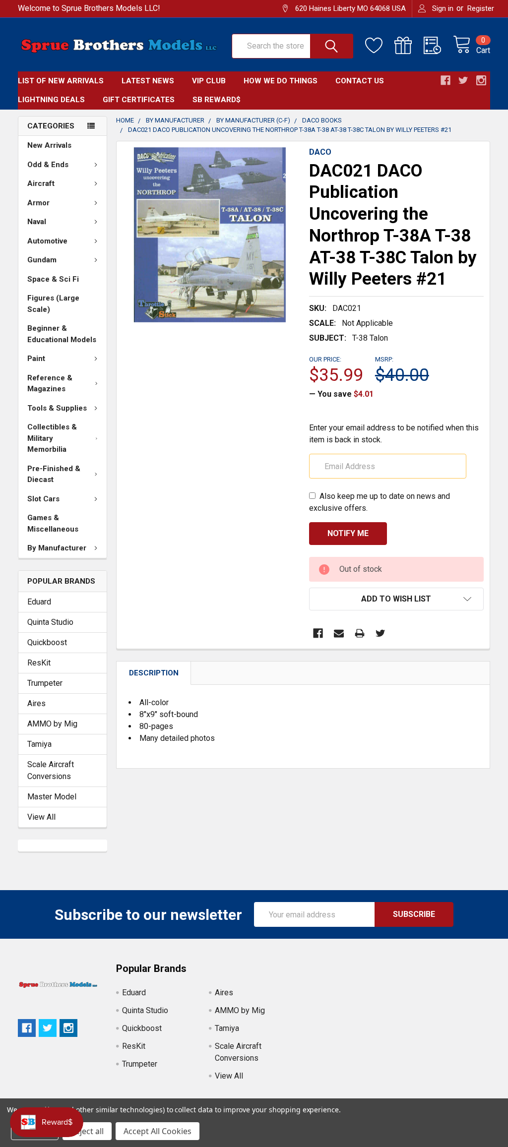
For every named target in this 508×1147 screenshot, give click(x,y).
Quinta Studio (50, 622)
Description (154, 672)
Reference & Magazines (49, 383)
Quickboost (47, 642)
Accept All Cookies (157, 1131)
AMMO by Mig (52, 723)
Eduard (39, 601)
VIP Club (209, 80)
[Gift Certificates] (409, 45)
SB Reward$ (216, 99)
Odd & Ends (47, 164)
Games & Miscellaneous (52, 523)
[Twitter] (380, 633)
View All (41, 817)
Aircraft (41, 183)
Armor (38, 202)
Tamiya (39, 744)
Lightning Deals (51, 99)
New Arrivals (49, 145)
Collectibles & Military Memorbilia (52, 438)
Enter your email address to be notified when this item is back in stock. (394, 433)
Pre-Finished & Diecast (53, 474)
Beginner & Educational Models (61, 334)
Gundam (42, 259)
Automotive (47, 241)
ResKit (39, 662)
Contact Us (359, 80)
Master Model (51, 796)
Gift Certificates (139, 99)
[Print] (360, 633)
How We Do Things (281, 80)
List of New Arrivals (61, 80)
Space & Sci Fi (53, 279)
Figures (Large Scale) (53, 304)
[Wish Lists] (379, 45)
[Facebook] (318, 633)
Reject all (87, 1131)
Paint (36, 358)
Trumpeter (45, 683)
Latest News (148, 80)
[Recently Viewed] (438, 45)
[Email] (339, 633)
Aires (36, 703)
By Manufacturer (56, 547)
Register (480, 8)
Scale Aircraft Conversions (50, 770)
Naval (36, 221)
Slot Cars (43, 498)
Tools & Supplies (57, 408)
